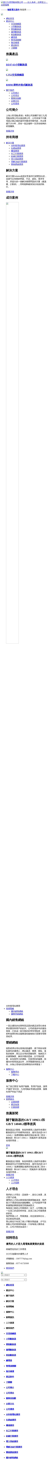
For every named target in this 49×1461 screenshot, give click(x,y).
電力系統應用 (17, 159)
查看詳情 (10, 131)
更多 (8, 1145)
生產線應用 (16, 148)
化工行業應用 (17, 153)
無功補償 (15, 43)
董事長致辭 (16, 98)
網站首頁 (10, 18)
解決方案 (10, 143)
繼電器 (14, 37)
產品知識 (15, 1104)
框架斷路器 (16, 34)
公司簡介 (15, 93)
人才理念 (15, 1180)
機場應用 (15, 151)
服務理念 (15, 1072)
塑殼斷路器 (16, 29)
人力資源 (10, 1177)
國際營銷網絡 (17, 1014)
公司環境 (15, 104)
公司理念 (15, 96)
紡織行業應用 (17, 156)
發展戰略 (10, 1009)
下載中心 (15, 1074)
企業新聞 (15, 1102)
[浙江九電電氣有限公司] (12, 2)
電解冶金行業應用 (19, 162)
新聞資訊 (10, 1099)
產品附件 (15, 45)
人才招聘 (15, 1183)
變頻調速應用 (17, 164)
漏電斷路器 (16, 32)
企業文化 (15, 101)
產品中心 (10, 21)
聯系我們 (10, 1268)
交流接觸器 (16, 24)
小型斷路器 (16, 26)
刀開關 (14, 48)
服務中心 (10, 1069)
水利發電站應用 (18, 145)
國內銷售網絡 (17, 1011)
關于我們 (10, 90)
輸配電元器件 (14, 10)
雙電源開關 (16, 40)
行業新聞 (15, 1107)
